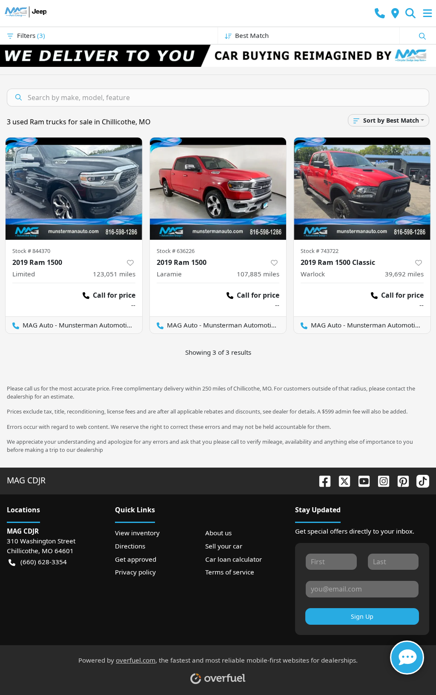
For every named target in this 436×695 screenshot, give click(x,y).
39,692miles (404, 274)
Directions (130, 546)
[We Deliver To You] (218, 55)
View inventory (137, 532)
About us (218, 532)
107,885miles (258, 274)
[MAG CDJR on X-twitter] (341, 480)
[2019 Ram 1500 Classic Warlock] (362, 189)
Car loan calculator (233, 559)
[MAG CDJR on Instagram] (380, 480)
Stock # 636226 (176, 251)
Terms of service (229, 572)
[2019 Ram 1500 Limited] (74, 189)
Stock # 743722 (319, 251)
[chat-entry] (407, 657)
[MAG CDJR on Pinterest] (400, 480)
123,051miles (114, 274)
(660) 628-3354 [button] (43, 561)
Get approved (135, 559)
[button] (379, 13)
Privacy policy (135, 572)
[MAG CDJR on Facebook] (321, 480)
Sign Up (362, 616)
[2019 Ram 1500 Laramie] (218, 189)
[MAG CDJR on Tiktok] (419, 480)
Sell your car (223, 546)
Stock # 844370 (31, 251)
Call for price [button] (114, 295)
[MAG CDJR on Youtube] (360, 480)
